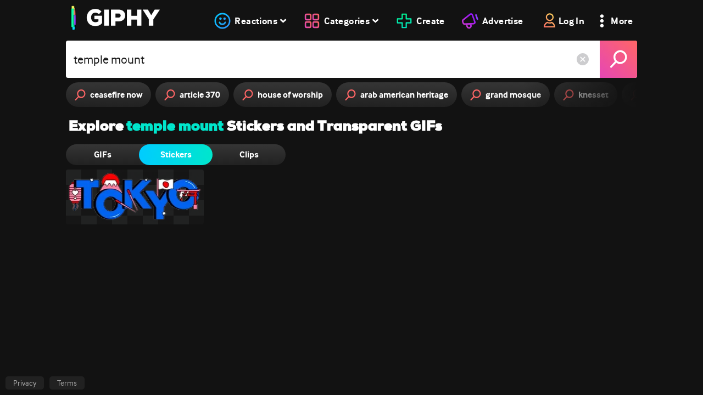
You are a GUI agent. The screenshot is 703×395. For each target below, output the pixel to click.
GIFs (102, 154)
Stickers (176, 154)
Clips (249, 154)
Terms (67, 383)
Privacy (24, 383)
